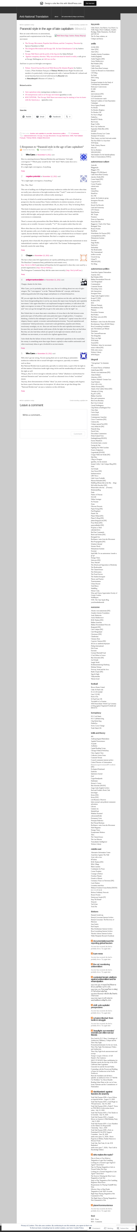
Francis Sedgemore (97, 450)
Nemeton (94, 217)
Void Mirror (95, 586)
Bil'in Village (95, 864)
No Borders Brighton (97, 110)
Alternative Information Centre (100, 852)
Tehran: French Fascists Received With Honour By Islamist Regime (49, 68)
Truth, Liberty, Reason (98, 145)
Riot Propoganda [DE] (98, 542)
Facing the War (95, 445)
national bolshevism (30, 136)
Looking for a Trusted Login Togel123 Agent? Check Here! (103, 1164)
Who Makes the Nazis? (103, 1155)
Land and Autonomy (97, 208)
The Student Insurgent (98, 577)
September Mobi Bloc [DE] (100, 129)
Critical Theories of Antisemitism (101, 762)
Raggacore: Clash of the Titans (100, 224)
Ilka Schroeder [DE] (97, 658)
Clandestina (94, 636)
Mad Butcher (95, 212)
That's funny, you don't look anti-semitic (103, 138)
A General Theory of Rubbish (100, 368)
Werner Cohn (95, 591)
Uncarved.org (95, 257)
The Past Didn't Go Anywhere (100, 141)
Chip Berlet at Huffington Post (100, 408)
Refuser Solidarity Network (100, 892)
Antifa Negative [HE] (98, 59)
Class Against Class (97, 753)
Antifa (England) (96, 56)
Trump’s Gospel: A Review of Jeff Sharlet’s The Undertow (102, 1057)
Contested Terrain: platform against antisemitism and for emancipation (104, 979)
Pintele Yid (94, 513)
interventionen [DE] (97, 94)
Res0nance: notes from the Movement (103, 322)
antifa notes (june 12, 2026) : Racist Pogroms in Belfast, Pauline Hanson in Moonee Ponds (103, 1139)
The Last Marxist (96, 839)
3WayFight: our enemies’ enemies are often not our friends (102, 1033)
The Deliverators (96, 572)
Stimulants (94, 331)
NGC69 (93, 497)
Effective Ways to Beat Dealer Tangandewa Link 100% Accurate (101, 1190)
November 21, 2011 (53, 280)
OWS (71, 136)
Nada (92, 492)
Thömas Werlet (31, 138)
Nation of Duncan (96, 495)
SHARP (93, 131)
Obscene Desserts (96, 506)
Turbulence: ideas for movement (101, 345)
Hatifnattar (94, 781)
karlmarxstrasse (96, 473)
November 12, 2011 (50, 176)
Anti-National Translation (34, 16)
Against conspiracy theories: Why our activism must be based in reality (51, 56)
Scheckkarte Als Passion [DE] (100, 233)
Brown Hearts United (98, 687)
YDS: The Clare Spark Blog (100, 600)
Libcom (93, 806)
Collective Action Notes (98, 755)
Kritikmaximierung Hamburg (100, 665)
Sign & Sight (95, 674)
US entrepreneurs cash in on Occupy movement (42, 95)
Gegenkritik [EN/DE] (98, 452)
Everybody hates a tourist (99, 443)
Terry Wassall (95, 562)
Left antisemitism (67, 16)
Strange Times (95, 558)
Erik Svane (94, 648)
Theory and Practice (97, 579)
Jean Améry (94, 924)
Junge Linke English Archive (100, 296)
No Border (94, 108)
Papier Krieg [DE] (97, 509)
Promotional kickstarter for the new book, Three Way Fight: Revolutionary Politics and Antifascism (104, 1047)
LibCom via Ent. (50, 59)
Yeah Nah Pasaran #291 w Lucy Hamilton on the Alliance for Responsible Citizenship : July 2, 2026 (104, 1126)
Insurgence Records (97, 200)
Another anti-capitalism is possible (41, 133)
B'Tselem (94, 860)
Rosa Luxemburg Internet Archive (102, 931)
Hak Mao (94, 457)
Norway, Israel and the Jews (100, 669)
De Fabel (94, 75)
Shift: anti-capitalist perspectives (100, 1006)
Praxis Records (96, 222)
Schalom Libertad (96, 544)
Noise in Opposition (97, 219)
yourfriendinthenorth (97, 602)
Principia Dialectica (97, 821)
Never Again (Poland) (98, 105)
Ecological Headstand (98, 769)
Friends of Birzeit (96, 878)
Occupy (39, 136)
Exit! (92, 776)
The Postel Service (97, 574)
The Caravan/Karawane (98, 333)
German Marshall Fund (98, 653)
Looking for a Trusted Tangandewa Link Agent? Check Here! (104, 1173)
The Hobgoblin (96, 336)
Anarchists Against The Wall (100, 855)
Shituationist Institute (97, 238)
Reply (23, 171)
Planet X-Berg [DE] (97, 518)
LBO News (94, 476)
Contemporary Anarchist (98, 417)
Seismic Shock (95, 546)
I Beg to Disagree (96, 459)
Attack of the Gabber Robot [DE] (101, 389)
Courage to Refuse (97, 874)
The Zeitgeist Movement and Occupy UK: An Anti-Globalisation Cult (50, 49)
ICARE (93, 89)
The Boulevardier (96, 250)
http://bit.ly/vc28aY (28, 265)
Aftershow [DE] (96, 377)
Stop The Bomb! (96, 899)
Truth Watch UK (96, 728)
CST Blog (94, 73)
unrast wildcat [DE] (97, 348)
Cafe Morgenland (96, 282)
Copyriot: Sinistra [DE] (98, 641)
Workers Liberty (96, 352)
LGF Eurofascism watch (98, 99)
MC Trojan (94, 214)
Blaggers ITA (95, 170)
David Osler (95, 431)
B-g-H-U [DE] (95, 394)
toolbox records (96, 254)
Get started (90, 3)
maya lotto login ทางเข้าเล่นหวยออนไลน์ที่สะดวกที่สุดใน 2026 (101, 999)
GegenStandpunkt (96, 778)
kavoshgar (94, 793)
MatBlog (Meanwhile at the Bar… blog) (103, 483)
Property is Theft (96, 528)
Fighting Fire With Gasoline (100, 448)
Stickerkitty (94, 247)
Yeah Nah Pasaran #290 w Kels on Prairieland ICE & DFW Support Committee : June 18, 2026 (102, 1132)
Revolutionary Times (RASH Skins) (102, 324)
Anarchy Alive (95, 275)
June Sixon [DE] (96, 471)
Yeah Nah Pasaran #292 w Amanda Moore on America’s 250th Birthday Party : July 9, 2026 (104, 1119)
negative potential (33, 176)
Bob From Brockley (97, 401)
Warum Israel (95, 679)
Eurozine (94, 651)
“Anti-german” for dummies (100, 363)
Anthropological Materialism (100, 739)
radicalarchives (95, 530)
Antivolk (94, 165)
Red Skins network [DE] (99, 317)
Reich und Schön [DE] (98, 535)
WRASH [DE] (95, 152)
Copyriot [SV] (95, 182)
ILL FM (93, 196)
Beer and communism (98, 398)
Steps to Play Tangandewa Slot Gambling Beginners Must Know (104, 1182)
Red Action (94, 122)
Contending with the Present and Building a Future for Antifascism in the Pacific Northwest (104, 1071)
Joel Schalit (94, 469)
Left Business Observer (98, 800)
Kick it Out (94, 697)
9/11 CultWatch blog (97, 719)
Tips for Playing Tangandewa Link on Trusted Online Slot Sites (103, 1168)
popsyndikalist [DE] (97, 525)
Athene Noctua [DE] (97, 387)
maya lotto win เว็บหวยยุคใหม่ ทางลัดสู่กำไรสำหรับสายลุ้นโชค (104, 990)
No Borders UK (96, 112)
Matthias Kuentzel (96, 813)
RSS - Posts (95, 1219)
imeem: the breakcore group (100, 198)
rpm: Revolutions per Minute (100, 329)
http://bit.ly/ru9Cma (73, 270)
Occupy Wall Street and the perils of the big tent (42, 54)
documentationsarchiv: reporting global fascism (102, 942)
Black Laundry (95, 867)
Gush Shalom (95, 883)
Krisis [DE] (94, 795)
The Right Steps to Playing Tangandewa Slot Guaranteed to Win (103, 1199)
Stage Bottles (95, 243)
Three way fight (96, 338)
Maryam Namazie (96, 305)
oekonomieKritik (96, 816)
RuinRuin (94, 231)
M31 (92, 303)
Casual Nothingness (97, 405)
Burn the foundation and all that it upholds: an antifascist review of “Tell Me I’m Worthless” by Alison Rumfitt (104, 1078)
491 (92, 365)
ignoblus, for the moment (99, 462)
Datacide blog (95, 429)
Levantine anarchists (97, 885)
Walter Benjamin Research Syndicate (102, 936)
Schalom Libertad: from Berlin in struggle (102, 1019)
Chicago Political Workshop (100, 751)
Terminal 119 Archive (98, 136)
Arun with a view (96, 384)
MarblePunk (95, 811)
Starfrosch (94, 245)
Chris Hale (94, 410)
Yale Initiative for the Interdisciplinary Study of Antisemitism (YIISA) (103, 156)
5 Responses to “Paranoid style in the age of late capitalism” (52, 146)
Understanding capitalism (78, 25)
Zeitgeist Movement (43, 138)
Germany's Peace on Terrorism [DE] (102, 881)
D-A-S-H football (96, 692)
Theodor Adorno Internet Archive (101, 934)
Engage (93, 80)
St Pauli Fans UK (96, 699)
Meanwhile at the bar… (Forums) (101, 487)
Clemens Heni (95, 639)
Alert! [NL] (94, 52)
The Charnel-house (97, 570)
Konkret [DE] (95, 300)
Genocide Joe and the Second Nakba (102, 1067)
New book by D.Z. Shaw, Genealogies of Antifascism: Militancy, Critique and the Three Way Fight (104, 1041)
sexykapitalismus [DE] (98, 236)
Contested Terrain (96, 286)
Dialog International (97, 646)
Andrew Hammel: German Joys (101, 379)
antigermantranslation (35, 280)
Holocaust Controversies (99, 87)
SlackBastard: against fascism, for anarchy (101, 1093)
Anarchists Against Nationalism (101, 272)
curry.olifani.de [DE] (97, 426)
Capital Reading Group (98, 748)
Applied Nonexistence (98, 741)
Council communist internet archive (102, 760)
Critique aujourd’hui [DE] (99, 424)
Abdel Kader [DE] (97, 370)
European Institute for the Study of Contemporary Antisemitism (102, 83)
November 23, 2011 (45, 354)
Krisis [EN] (94, 797)
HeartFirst (94, 193)
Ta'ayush (93, 902)
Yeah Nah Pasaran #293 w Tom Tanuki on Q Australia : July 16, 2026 (104, 1114)
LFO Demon (95, 210)
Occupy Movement (49, 136)
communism (95, 415)
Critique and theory (78, 16)
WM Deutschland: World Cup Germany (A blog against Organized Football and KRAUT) (103, 706)
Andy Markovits (96, 615)
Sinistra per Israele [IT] (98, 897)
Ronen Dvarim (95, 229)
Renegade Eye (95, 537)
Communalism (95, 284)
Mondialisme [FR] (97, 308)
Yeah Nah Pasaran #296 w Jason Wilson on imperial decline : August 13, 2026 (104, 1098)
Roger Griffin (95, 124)
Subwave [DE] (95, 560)
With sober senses (96, 350)
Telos (92, 835)
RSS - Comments (96, 1222)
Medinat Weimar (96, 667)
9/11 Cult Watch (96, 716)
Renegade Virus (96, 226)
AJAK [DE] (95, 47)
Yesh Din (94, 907)
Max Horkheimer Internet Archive (102, 929)
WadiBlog (94, 588)
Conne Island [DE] (97, 179)
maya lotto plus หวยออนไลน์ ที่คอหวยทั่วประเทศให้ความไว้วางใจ (103, 986)
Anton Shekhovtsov (97, 61)
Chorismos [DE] (96, 634)
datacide (93, 189)
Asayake (93, 744)
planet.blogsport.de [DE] (99, 520)
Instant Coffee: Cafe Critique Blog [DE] (103, 464)
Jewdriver (94, 203)
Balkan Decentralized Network (100, 279)
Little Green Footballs (98, 478)
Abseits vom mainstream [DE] (100, 372)
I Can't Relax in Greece (98, 655)
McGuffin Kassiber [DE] (99, 485)
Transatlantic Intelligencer (99, 842)
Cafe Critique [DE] (97, 629)
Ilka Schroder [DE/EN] (98, 786)
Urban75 (94, 259)
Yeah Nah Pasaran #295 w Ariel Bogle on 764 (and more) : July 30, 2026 (104, 1103)
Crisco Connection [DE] (98, 419)
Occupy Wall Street (62, 136)
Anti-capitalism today (27, 25)
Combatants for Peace (98, 869)
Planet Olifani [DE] (97, 516)
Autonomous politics (59, 133)
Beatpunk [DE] (96, 627)
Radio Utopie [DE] (97, 672)
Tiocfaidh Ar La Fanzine (98, 701)
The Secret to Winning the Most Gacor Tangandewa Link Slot (103, 1177)
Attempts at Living (97, 391)
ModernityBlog (96, 490)
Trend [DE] (94, 343)
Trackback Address (46, 150)
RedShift (94, 319)
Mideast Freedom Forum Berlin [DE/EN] (104, 888)
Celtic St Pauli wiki (97, 690)
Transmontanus (96, 581)
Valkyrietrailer (95, 676)
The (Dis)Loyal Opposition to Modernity (104, 565)
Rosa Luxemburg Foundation (100, 326)
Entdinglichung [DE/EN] (99, 438)
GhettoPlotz (94, 191)
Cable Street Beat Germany (99, 68)
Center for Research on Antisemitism (102, 71)
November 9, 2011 (44, 155)
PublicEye (94, 117)
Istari (92, 466)
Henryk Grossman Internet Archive (102, 917)
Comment (78, 434)
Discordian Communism (98, 434)
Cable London (95, 66)
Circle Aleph (95, 412)
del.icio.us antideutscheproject (100, 644)
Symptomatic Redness (98, 832)
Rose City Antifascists (98, 126)
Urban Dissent (95, 584)
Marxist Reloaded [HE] (98, 481)
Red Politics (95, 315)
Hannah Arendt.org (97, 915)
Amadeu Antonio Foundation (100, 54)
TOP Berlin (94, 143)
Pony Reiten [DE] (96, 523)
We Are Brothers (96, 150)
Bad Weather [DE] (97, 64)
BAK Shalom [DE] (97, 620)
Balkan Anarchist (96, 396)
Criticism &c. (95, 422)
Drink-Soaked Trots (97, 436)
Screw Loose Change (97, 726)
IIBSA (93, 91)
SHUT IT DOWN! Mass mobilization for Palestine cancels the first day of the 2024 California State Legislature (104, 1062)
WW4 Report (95, 355)
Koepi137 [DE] (96, 298)
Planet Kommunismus (103, 1205)
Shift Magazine (96, 828)
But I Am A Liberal (97, 403)
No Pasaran (94, 502)
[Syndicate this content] (92, 941)
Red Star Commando (97, 532)
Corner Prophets (96, 184)
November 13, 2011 (42, 255)
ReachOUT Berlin (96, 119)
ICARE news (98, 954)
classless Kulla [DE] (97, 177)
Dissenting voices (96, 289)
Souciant (93, 240)
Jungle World (95, 662)
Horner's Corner (96, 783)
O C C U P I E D (96, 890)
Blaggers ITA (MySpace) (99, 172)
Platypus (93, 310)
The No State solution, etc (99, 36)
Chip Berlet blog (96, 721)
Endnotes (94, 771)
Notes (93, 504)
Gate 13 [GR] (95, 694)
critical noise (95, 186)
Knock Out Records (97, 205)
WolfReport (94, 597)
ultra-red (93, 148)
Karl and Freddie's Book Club (100, 790)
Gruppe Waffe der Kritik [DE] (100, 455)
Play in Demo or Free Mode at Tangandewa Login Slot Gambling (102, 1159)
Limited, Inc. (95, 809)
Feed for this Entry (29, 150)
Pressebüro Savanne (97, 312)
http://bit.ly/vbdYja (44, 268)
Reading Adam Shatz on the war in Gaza (104, 1082)
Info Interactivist (96, 291)
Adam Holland (95, 375)
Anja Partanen (95, 382)
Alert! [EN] (94, 49)
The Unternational (96, 252)
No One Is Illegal (96, 115)
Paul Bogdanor (95, 511)
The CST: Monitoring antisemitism (100, 965)
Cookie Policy (79, 1228)
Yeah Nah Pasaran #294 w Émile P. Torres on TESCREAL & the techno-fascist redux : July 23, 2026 (104, 1108)
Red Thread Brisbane (97, 823)
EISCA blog (95, 78)
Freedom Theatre (96, 876)
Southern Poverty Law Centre (100, 134)
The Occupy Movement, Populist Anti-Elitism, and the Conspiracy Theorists (53, 43)
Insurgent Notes (96, 293)
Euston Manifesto (96, 441)
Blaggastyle (94, 167)
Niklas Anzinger (96, 499)
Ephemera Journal (96, 774)
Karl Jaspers (95, 926)
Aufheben (94, 746)
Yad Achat (94, 904)
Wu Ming (94, 264)
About (56, 16)
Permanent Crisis (96, 818)
